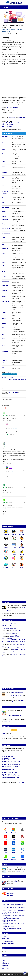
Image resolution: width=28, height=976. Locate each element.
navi (3, 262)
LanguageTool (6, 228)
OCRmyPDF (5, 281)
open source (13, 373)
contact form (7, 721)
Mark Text (5, 248)
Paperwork (5, 290)
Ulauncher (5, 351)
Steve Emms (12, 29)
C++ (11, 695)
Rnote (4, 318)
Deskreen (4, 172)
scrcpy (4, 323)
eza (3, 185)
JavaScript (17, 695)
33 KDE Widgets (6, 940)
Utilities (8, 31)
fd (2, 197)
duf (3, 177)
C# (13, 695)
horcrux (4, 211)
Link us (3, 960)
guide (15, 881)
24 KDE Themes (5, 938)
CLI (18, 29)
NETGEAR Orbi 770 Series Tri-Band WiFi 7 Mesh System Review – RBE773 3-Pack (14, 641)
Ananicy (4, 143)
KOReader (5, 219)
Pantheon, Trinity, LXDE (7, 943)
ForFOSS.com (5, 965)
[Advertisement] (14, 81)
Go (8, 373)
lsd (3, 244)
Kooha (4, 216)
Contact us (4, 958)
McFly (3, 253)
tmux (3, 338)
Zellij (3, 367)
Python (7, 695)
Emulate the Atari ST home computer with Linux (13, 377)
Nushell (4, 271)
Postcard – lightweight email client (16, 648)
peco (3, 306)
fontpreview (5, 207)
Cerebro (4, 154)
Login (24, 389)
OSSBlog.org (5, 967)
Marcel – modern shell (8, 926)
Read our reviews (19, 871)
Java (21, 693)
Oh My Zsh (5, 285)
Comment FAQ (5, 963)
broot (3, 149)
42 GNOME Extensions (7, 941)
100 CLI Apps (10, 895)
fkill (3, 202)
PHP (21, 695)
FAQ (3, 962)
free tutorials (21, 117)
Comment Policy (13, 392)
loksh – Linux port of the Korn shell (11, 921)
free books (12, 117)
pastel (4, 296)
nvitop (4, 276)
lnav (3, 237)
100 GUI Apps (10, 892)
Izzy (13, 471)
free (6, 373)
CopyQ (4, 161)
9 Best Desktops (6, 936)
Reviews (21, 29)
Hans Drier (14, 428)
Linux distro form (12, 716)
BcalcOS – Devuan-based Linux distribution (14, 910)
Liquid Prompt (6, 233)
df (2, 373)
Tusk (3, 345)
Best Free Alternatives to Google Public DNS (15, 379)
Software (4, 31)
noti (3, 265)
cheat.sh (4, 156)
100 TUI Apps (10, 893)
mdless (4, 258)
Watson (4, 356)
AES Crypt (5, 136)
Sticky (3, 327)
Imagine (4, 223)
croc (3, 166)
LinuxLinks (22, 974)
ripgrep (4, 312)
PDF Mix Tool (5, 301)
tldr (3, 334)
